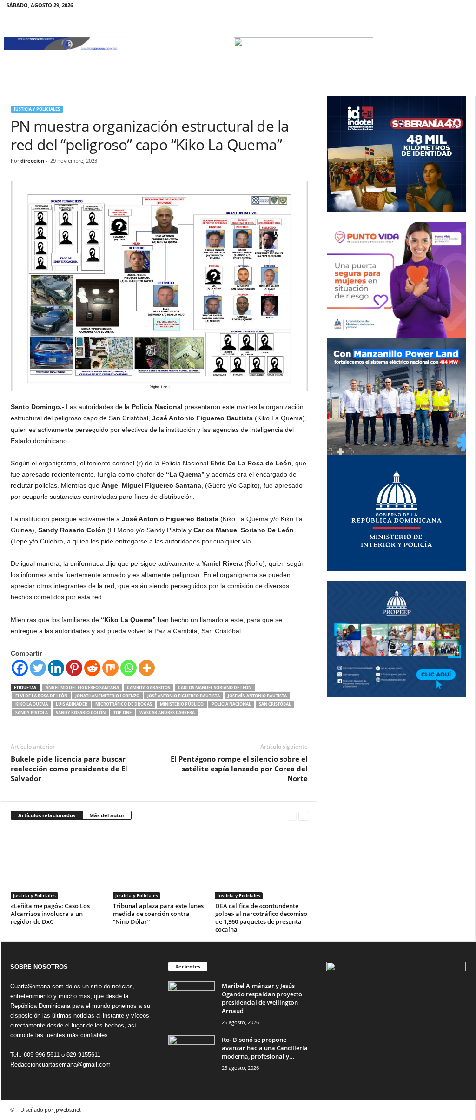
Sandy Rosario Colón (81, 712)
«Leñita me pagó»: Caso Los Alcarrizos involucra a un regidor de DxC (50, 913)
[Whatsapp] (128, 668)
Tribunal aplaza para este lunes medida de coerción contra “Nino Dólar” (158, 913)
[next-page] (303, 816)
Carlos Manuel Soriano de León (214, 687)
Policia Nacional (231, 704)
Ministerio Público (182, 704)
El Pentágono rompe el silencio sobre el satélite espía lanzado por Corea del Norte (239, 768)
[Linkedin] (56, 668)
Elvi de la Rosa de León (41, 696)
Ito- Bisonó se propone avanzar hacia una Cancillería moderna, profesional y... (265, 1047)
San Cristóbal (275, 704)
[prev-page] (292, 816)
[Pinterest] (74, 668)
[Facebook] (419, 6)
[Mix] (110, 668)
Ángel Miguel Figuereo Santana (82, 687)
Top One (122, 712)
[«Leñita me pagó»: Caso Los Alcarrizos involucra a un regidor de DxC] (57, 864)
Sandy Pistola (31, 712)
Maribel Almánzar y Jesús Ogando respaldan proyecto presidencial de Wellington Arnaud (262, 998)
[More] (147, 668)
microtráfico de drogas (123, 704)
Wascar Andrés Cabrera (167, 712)
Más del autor (107, 815)
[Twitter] (448, 6)
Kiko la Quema (31, 704)
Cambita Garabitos (148, 687)
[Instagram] (434, 6)
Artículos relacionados (46, 815)
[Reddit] (92, 668)
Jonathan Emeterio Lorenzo (107, 696)
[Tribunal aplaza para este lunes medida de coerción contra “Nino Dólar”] (159, 864)
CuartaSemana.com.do (41, 986)
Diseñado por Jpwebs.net (50, 1109)
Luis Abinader (71, 704)
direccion (32, 160)
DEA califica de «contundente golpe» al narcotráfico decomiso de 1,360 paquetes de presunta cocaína (261, 917)
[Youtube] (463, 6)
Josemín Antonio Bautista (257, 696)
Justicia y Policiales (37, 109)
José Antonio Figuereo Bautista (183, 696)
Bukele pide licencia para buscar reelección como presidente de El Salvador (69, 768)
